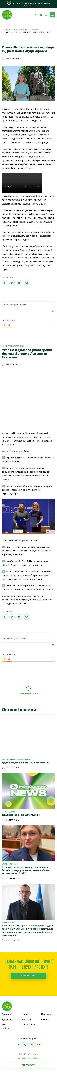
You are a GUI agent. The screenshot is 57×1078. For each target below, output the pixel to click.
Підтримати (47, 1014)
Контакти (26, 1019)
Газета (44, 1019)
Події (4, 44)
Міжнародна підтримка (13, 346)
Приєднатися (28, 976)
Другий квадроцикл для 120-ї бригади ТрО (26, 763)
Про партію (7, 1014)
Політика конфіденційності (28, 1058)
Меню (52, 14)
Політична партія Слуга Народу (14, 30)
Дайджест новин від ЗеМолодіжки (21, 815)
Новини (35, 30)
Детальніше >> (29, 5)
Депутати (7, 1019)
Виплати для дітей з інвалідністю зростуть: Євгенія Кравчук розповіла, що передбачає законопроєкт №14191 (25, 870)
